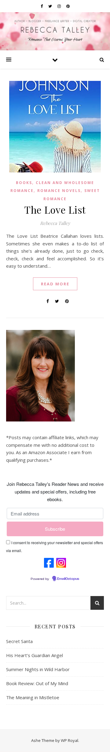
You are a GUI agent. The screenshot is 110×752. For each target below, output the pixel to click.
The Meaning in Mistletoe (32, 697)
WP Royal (69, 740)
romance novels (59, 190)
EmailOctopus (68, 578)
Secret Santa (19, 641)
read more (55, 284)
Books (24, 182)
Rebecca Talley (55, 223)
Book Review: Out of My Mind (37, 683)
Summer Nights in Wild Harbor (38, 669)
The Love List (55, 209)
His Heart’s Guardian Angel (34, 655)
